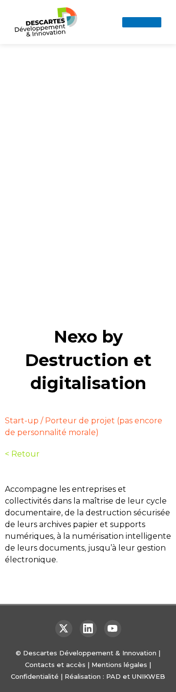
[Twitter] (63, 628)
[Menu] (141, 22)
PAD (113, 676)
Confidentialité (35, 676)
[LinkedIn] (88, 628)
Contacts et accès (55, 665)
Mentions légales (119, 665)
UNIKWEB (148, 676)
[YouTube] (112, 628)
